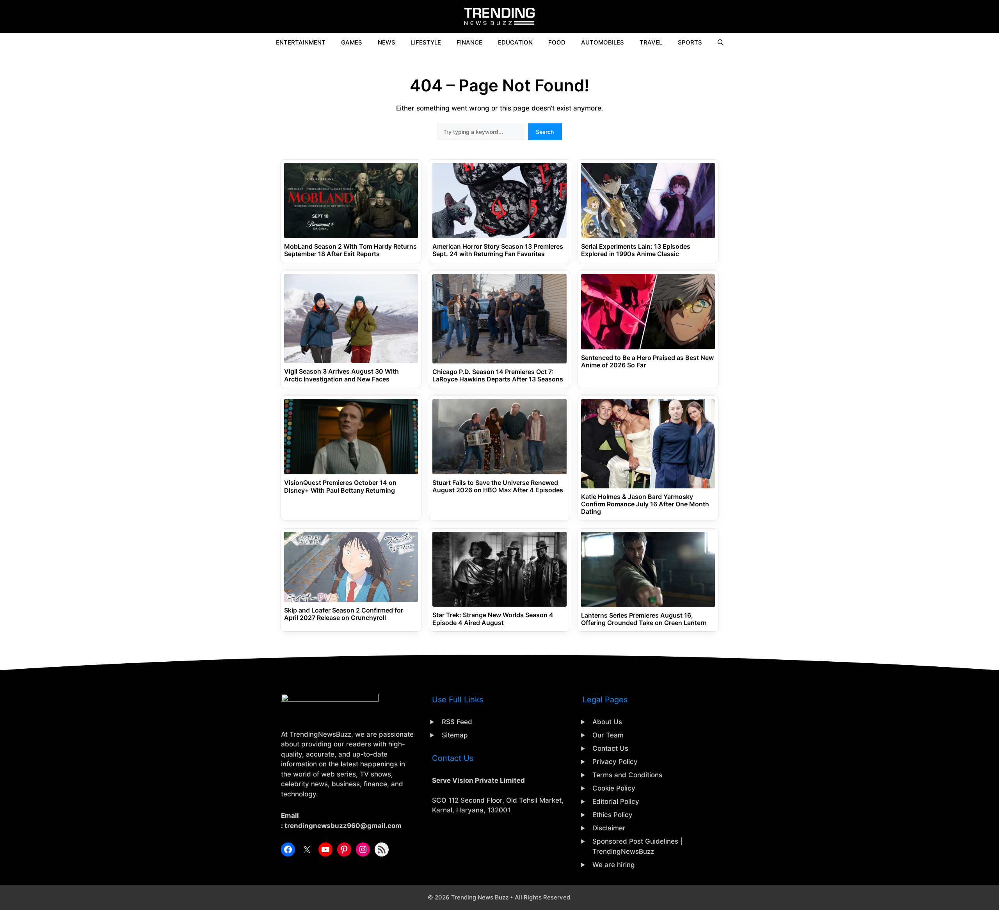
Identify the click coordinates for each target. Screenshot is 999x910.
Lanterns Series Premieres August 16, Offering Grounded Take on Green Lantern (644, 619)
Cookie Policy (613, 788)
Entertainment (300, 42)
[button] (720, 42)
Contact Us (610, 748)
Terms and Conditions (627, 775)
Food (556, 42)
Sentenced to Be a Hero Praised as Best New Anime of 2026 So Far (647, 361)
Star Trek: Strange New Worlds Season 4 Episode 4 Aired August (492, 618)
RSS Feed (457, 722)
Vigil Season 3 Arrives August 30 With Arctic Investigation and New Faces (341, 375)
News (386, 42)
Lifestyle (426, 42)
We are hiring (613, 865)
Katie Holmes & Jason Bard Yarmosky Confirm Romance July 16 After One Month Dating (645, 504)
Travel (651, 42)
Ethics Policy (612, 815)
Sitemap (455, 735)
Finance (469, 42)
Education (515, 42)
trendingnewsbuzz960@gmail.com (343, 826)
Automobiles (602, 42)
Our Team (608, 735)
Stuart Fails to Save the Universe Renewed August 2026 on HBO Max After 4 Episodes (497, 486)
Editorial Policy (615, 801)
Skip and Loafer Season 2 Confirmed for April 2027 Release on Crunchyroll (343, 614)
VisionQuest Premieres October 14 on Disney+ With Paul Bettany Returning (340, 486)
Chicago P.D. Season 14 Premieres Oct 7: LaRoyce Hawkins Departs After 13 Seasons (497, 375)
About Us (607, 722)
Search (545, 131)
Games (351, 42)
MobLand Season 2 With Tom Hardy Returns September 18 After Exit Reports (350, 250)
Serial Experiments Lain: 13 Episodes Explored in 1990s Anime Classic (635, 250)
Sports (690, 42)
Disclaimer (609, 828)
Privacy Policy (615, 762)
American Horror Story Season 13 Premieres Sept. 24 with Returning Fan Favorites (497, 250)
